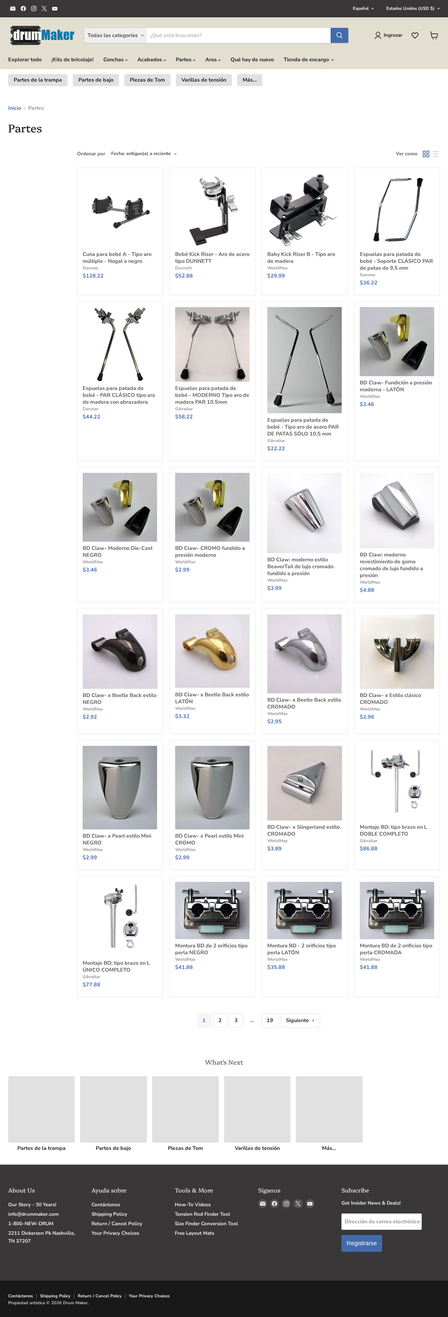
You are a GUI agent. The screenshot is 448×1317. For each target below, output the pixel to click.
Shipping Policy (109, 1214)
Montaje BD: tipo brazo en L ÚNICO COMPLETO (116, 966)
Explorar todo (25, 59)
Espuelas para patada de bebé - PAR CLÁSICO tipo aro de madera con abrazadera (119, 395)
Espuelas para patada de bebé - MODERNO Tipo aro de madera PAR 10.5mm (212, 395)
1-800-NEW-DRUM (30, 1223)
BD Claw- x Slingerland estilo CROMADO (303, 830)
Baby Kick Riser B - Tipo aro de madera (301, 258)
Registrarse (362, 1243)
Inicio (14, 108)
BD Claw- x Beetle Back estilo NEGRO (119, 699)
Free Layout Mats (194, 1233)
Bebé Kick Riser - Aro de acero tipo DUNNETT (212, 258)
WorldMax (277, 268)
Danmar (90, 268)
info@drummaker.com (33, 1214)
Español (361, 8)
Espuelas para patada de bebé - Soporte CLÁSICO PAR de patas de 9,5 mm (396, 261)
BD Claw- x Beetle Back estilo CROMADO (304, 703)
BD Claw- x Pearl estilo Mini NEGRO (117, 839)
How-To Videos (193, 1204)
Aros (211, 59)
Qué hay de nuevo (252, 59)
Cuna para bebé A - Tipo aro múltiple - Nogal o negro (117, 258)
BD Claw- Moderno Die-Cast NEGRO (118, 552)
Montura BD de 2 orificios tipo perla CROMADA (396, 949)
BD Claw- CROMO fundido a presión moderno (210, 552)
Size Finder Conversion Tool (206, 1223)
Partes (184, 59)
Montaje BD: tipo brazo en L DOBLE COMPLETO (393, 830)
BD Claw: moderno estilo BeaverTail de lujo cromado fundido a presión (300, 566)
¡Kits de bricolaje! (72, 59)
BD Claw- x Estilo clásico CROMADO (390, 699)
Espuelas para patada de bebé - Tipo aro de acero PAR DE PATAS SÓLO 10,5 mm (303, 426)
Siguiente (298, 1020)
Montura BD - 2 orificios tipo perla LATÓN (301, 949)
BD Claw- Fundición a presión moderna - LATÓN (396, 386)
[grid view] (426, 154)
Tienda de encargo (307, 59)
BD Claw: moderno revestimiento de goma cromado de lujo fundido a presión (391, 565)
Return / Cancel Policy (117, 1223)
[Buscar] (339, 35)
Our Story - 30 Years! (32, 1204)
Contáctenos (106, 1204)
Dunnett (183, 268)
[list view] (435, 154)
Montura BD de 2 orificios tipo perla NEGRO (211, 949)
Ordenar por (91, 154)
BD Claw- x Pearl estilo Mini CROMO (209, 839)
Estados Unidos (410, 8)
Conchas (114, 59)
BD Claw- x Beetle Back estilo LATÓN (212, 698)
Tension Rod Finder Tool (202, 1214)
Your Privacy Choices (115, 1233)
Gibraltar (184, 409)
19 (270, 1020)
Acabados (150, 59)
